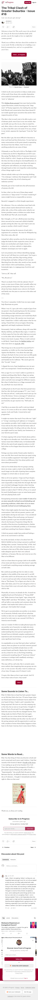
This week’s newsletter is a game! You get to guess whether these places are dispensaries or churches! (14, 928)
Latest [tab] (8, 918)
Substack (10, 996)
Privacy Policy (18, 973)
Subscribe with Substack (20, 966)
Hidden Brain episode (12, 103)
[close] (32, 940)
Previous (6, 847)
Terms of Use (27, 969)
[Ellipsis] (35, 875)
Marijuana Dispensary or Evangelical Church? (10, 924)
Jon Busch (8, 21)
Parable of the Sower (29, 762)
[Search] (35, 918)
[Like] (3, 27)
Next (32, 847)
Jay (6, 876)
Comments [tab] (5, 859)
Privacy (17, 987)
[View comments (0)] (11, 933)
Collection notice (30, 987)
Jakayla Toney (18, 87)
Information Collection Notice (22, 971)
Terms (22, 987)
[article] (19, 928)
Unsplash (26, 87)
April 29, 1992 (19, 344)
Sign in (34, 2)
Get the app (27, 992)
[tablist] (9, 859)
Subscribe (28, 2)
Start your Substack (14, 992)
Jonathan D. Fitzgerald (15, 931)
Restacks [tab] (13, 859)
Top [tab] (3, 918)
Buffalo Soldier (26, 341)
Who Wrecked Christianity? (11, 938)
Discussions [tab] (15, 918)
